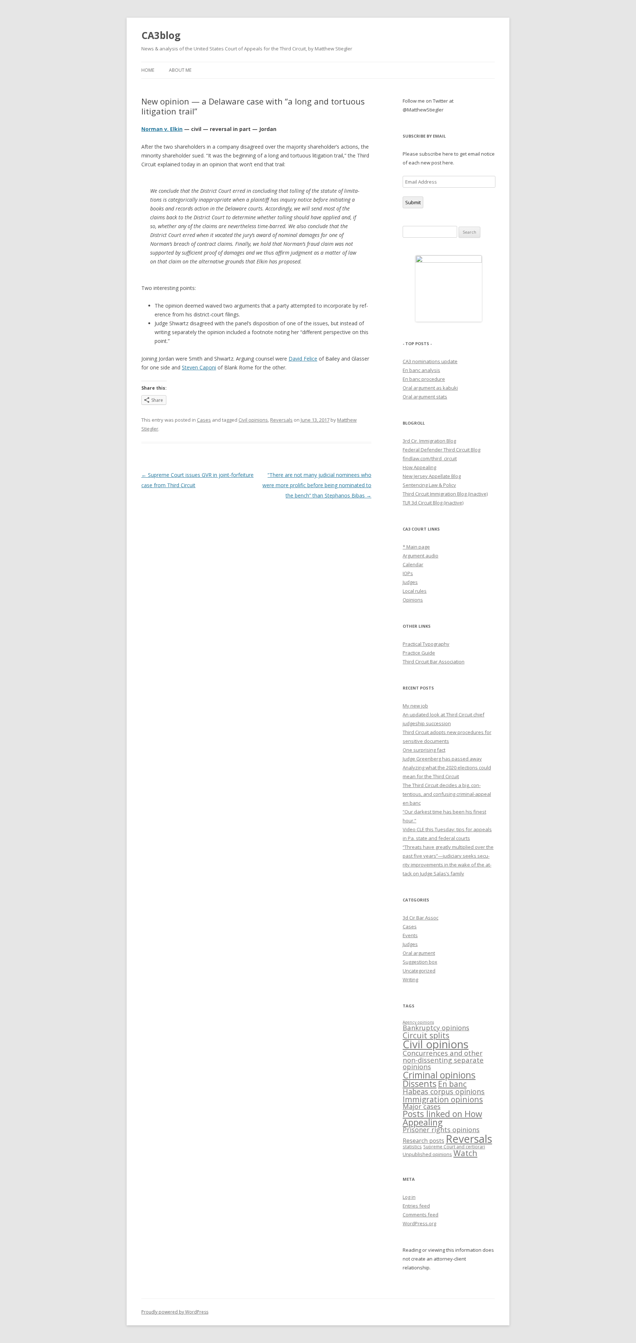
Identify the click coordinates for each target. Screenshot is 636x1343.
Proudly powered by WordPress (174, 1312)
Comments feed (420, 1214)
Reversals (281, 420)
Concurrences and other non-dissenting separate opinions (443, 1059)
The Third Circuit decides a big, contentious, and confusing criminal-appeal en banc (447, 794)
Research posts (423, 1141)
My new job (415, 705)
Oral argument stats (425, 396)
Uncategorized (419, 970)
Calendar (413, 564)
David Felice (303, 358)
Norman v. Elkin (162, 128)
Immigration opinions (443, 1099)
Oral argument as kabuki (430, 388)
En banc (452, 1084)
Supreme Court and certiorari (454, 1146)
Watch (465, 1153)
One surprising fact (424, 750)
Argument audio (420, 555)
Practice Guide (419, 652)
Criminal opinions (439, 1075)
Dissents (420, 1083)
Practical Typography (426, 644)
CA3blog (160, 35)
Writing (410, 979)
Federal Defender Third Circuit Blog (441, 449)
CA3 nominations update (430, 361)
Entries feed (416, 1205)
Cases (204, 420)
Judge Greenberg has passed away (442, 758)
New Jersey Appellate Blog (432, 476)
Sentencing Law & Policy (429, 485)
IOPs (408, 573)
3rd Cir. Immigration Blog (429, 440)
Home (147, 70)
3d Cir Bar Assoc (420, 917)
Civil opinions (253, 420)
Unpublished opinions (427, 1154)
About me (180, 70)
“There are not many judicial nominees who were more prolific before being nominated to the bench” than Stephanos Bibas (316, 485)
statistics (412, 1146)
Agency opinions (418, 1022)
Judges (410, 582)
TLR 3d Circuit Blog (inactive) (433, 502)
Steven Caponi (199, 367)
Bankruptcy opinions (436, 1027)
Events (410, 935)
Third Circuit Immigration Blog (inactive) (445, 493)
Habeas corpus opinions (444, 1091)
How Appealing (419, 467)
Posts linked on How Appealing (442, 1118)
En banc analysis (421, 370)
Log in (409, 1197)
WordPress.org (419, 1223)
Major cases (422, 1106)
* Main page (416, 546)
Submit (413, 202)
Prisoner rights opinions (441, 1129)
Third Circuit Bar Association (433, 661)
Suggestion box (420, 961)
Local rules (415, 591)
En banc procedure (424, 379)
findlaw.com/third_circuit (430, 458)
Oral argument (419, 953)
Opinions (413, 599)
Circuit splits (426, 1035)
